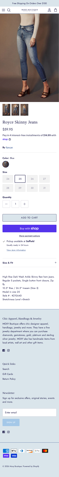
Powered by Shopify (31, 466)
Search (6, 369)
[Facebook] (4, 350)
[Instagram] (8, 350)
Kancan (9, 147)
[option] (29, 58)
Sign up (11, 422)
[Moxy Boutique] (29, 10)
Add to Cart (29, 217)
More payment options (29, 235)
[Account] (48, 10)
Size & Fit (8, 263)
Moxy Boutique (16, 466)
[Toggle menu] (3, 10)
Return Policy (9, 379)
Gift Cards (8, 374)
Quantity (7, 197)
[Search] (10, 10)
